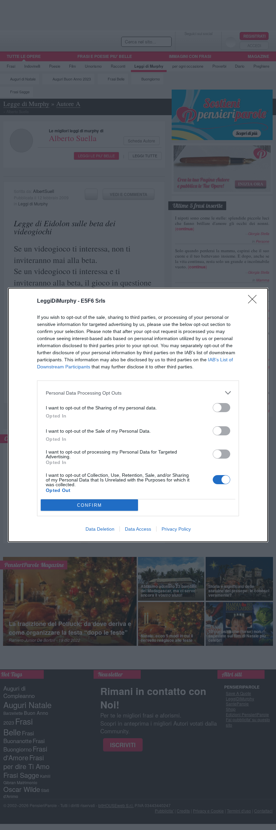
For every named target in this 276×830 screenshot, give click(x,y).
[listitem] (138, 392)
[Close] (254, 301)
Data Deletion (99, 529)
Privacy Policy (176, 529)
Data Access (138, 529)
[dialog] (138, 415)
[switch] (221, 407)
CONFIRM (89, 505)
